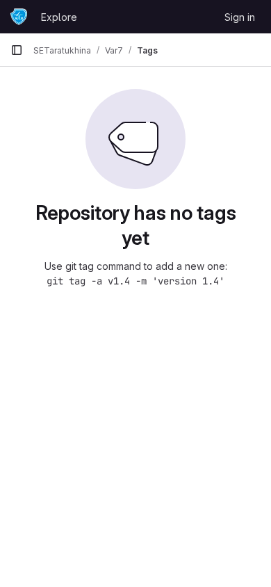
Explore (59, 17)
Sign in (239, 17)
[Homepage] (19, 17)
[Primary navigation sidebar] (17, 50)
